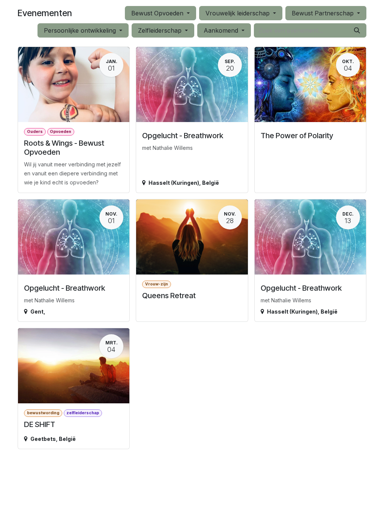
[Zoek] (357, 30)
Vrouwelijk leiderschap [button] (239, 13)
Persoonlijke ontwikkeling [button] (81, 30)
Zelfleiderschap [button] (160, 30)
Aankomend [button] (222, 30)
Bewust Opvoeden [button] (158, 13)
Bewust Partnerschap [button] (324, 13)
